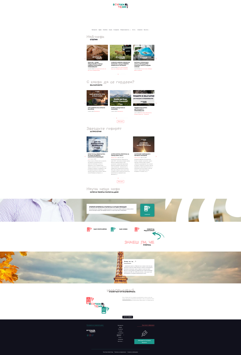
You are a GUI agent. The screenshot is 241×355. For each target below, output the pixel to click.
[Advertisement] (120, 18)
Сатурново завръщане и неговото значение (119, 154)
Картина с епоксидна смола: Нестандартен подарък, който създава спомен (119, 65)
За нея (122, 68)
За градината (116, 29)
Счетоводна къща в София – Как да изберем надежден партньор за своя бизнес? (143, 64)
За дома (110, 29)
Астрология (140, 29)
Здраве (100, 29)
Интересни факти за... (92, 114)
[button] (156, 58)
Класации (148, 111)
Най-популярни (101, 67)
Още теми (146, 29)
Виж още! (120, 121)
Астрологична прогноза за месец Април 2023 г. (97, 154)
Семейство (105, 29)
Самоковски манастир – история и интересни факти (120, 108)
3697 (128, 210)
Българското (94, 29)
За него (119, 68)
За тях (96, 67)
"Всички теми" (91, 157)
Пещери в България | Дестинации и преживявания (94, 109)
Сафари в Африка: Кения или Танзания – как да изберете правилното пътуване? (97, 64)
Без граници (96, 112)
